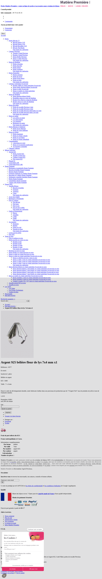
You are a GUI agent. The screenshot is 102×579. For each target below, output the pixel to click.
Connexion (8, 30)
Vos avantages (9, 521)
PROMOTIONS (10, 306)
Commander (9, 21)
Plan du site (8, 518)
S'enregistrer (9, 28)
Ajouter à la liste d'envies (13, 416)
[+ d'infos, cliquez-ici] (25, 506)
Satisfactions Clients (11, 519)
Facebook (8, 421)
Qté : (2, 405)
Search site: (4, 301)
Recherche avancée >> (8, 299)
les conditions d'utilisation (53, 486)
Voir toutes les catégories (20, 49)
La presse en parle (10, 523)
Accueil (3, 35)
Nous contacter (9, 516)
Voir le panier (18, 571)
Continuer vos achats (7, 571)
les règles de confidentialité (34, 486)
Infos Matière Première (12, 525)
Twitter (7, 423)
